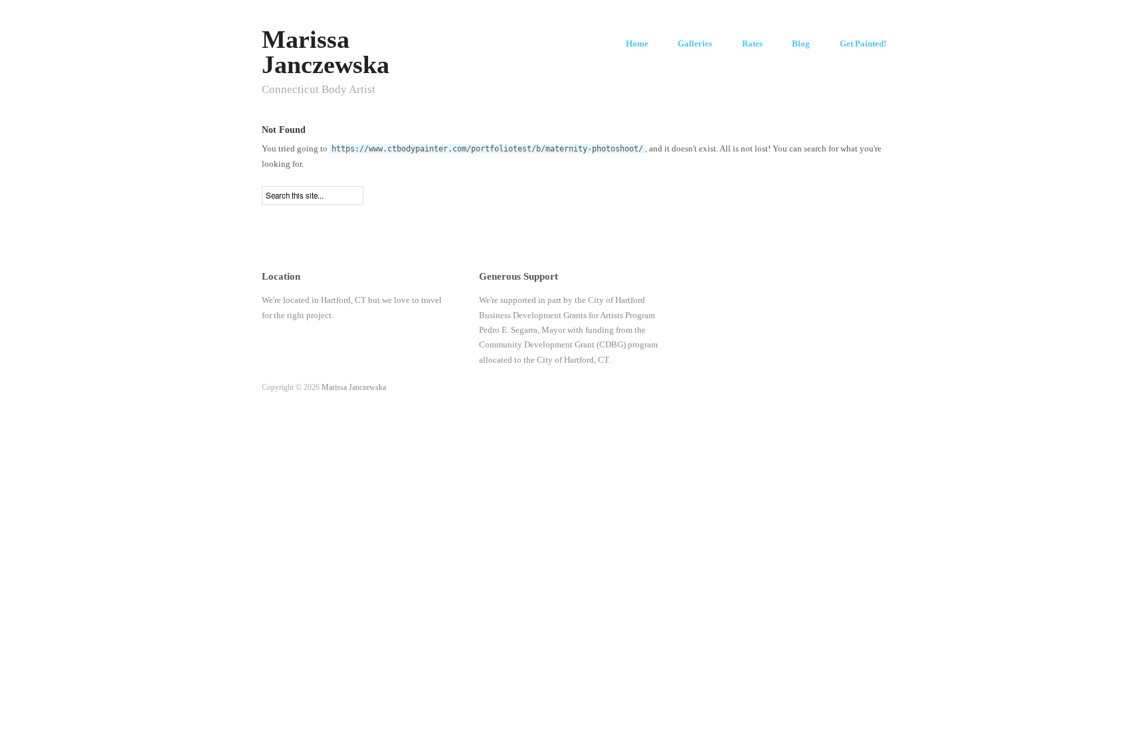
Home (637, 44)
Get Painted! (863, 44)
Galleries (695, 44)
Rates (752, 44)
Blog (801, 44)
